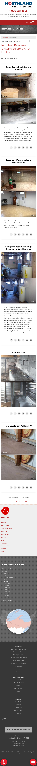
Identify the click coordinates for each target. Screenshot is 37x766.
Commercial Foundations (18, 663)
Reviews (3, 537)
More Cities (8, 600)
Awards (3, 548)
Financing (4, 522)
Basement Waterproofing (18, 649)
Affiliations (4, 531)
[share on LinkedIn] (19, 147)
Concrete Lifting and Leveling (18, 658)
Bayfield (6, 575)
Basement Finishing (18, 660)
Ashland (6, 574)
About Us (5, 517)
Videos (3, 551)
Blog (2, 540)
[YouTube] (5, 719)
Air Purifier (19, 672)
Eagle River (7, 587)
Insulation (18, 669)
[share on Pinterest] (23, 147)
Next (26, 501)
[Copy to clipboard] (31, 147)
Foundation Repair (18, 652)
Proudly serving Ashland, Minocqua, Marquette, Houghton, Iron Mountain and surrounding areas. (18, 15)
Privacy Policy (28, 752)
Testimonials (4, 543)
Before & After (5, 546)
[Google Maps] (3, 719)
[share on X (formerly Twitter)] (15, 147)
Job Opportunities (6, 528)
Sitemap (21, 754)
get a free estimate (18, 729)
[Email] (27, 147)
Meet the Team (5, 534)
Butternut (6, 581)
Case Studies (5, 525)
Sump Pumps (18, 666)
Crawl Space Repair (18, 655)
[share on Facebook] (11, 147)
